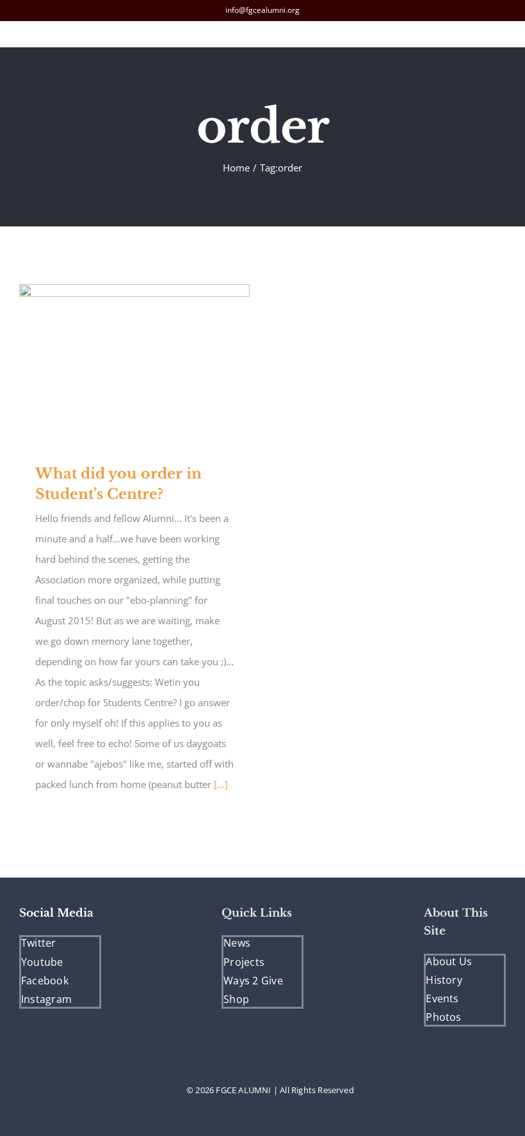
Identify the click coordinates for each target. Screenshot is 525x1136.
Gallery (153, 364)
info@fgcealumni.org (262, 9)
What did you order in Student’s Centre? (116, 364)
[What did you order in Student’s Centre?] (134, 364)
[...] (221, 784)
